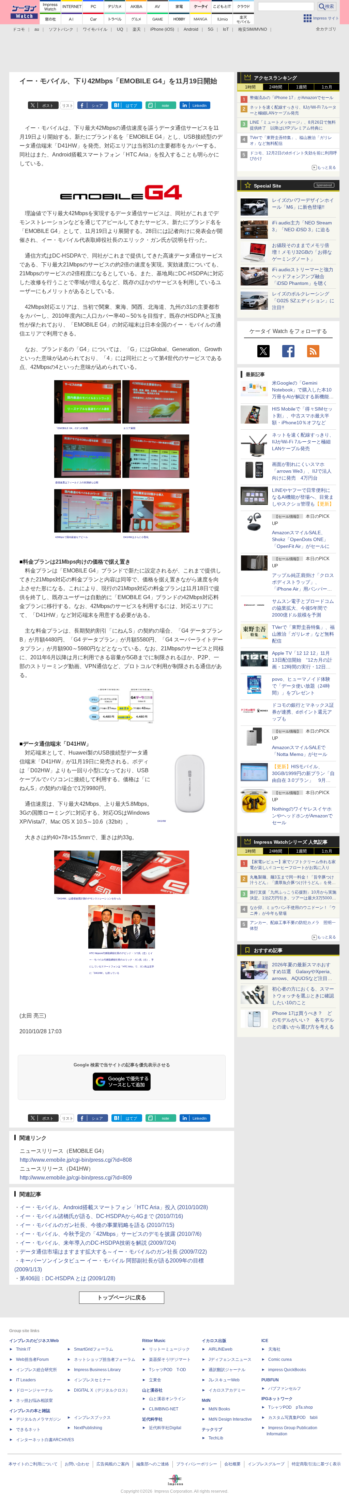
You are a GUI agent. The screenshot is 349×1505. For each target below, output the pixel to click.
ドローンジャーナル (34, 1390)
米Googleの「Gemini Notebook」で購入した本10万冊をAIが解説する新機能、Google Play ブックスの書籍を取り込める (303, 396)
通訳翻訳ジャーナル (227, 1369)
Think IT (23, 1349)
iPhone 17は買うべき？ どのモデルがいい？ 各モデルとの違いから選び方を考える (303, 1020)
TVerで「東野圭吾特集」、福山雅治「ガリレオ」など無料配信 (303, 634)
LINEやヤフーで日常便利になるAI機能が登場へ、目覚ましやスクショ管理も (303, 497)
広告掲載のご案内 (112, 1464)
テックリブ (212, 1429)
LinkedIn (200, 105)
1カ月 (327, 87)
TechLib (216, 1438)
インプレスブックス (92, 1417)
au (36, 29)
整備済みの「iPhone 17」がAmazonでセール (291, 97)
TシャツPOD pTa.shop (290, 1407)
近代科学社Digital (165, 1427)
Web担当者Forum (32, 1359)
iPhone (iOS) (162, 29)
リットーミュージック (169, 1349)
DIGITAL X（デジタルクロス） (102, 1390)
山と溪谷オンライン (167, 1398)
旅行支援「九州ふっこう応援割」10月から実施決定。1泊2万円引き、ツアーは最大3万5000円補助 (293, 898)
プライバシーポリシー (196, 1464)
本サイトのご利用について (33, 1464)
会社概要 (232, 1464)
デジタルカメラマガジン (38, 1419)
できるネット (28, 1429)
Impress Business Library (97, 1369)
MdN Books (219, 1409)
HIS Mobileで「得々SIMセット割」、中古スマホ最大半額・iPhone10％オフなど (302, 415)
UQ (120, 29)
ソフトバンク (61, 29)
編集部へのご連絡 (152, 1464)
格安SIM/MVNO (252, 29)
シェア (97, 105)
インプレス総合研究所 (36, 1369)
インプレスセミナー (92, 1380)
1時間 (250, 87)
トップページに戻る (121, 1297)
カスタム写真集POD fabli (293, 1417)
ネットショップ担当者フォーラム (104, 1359)
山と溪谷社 (152, 1390)
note (165, 105)
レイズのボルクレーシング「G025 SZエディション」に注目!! (303, 300)
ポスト (48, 105)
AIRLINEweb (220, 1349)
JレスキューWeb (224, 1380)
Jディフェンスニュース (230, 1359)
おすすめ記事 (268, 950)
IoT (226, 29)
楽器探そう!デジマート (170, 1359)
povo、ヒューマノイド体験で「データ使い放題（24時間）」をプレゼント (301, 685)
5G (210, 29)
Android (191, 29)
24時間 (275, 87)
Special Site (267, 186)
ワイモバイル (95, 29)
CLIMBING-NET (163, 1409)
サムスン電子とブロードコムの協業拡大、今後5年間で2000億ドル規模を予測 (303, 608)
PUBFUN (270, 1380)
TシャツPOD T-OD (167, 1369)
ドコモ (19, 29)
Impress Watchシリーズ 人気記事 (291, 842)
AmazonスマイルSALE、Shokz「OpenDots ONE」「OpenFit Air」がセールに (301, 539)
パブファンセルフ (284, 1388)
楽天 (137, 29)
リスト (67, 105)
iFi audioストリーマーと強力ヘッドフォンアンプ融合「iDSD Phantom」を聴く (302, 276)
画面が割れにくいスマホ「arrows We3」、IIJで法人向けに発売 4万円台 (302, 471)
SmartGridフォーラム (93, 1349)
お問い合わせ (77, 1464)
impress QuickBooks (287, 1369)
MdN (206, 1400)
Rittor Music (154, 1340)
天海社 (274, 1349)
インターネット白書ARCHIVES (45, 1439)
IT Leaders (26, 1380)
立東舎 (155, 1380)
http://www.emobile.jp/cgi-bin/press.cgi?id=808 (76, 1160)
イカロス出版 (214, 1340)
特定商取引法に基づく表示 (316, 1464)
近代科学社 (152, 1419)
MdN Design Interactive (230, 1419)
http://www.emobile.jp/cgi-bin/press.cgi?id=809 (76, 1177)
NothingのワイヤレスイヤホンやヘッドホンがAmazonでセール (302, 815)
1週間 (301, 87)
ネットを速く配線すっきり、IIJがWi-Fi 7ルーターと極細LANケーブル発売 (303, 441)
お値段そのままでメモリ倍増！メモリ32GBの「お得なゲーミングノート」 (302, 252)
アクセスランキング (275, 78)
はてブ (131, 105)
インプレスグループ (266, 1464)
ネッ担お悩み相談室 (34, 1400)
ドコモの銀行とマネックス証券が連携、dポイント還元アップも (303, 711)
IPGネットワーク (277, 1398)
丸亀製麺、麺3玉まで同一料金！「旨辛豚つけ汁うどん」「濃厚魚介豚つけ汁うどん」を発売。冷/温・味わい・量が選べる (292, 883)
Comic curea (280, 1359)
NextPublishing (88, 1427)
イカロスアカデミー (227, 1390)
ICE (264, 1340)
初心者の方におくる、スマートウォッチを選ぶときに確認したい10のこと (303, 995)
